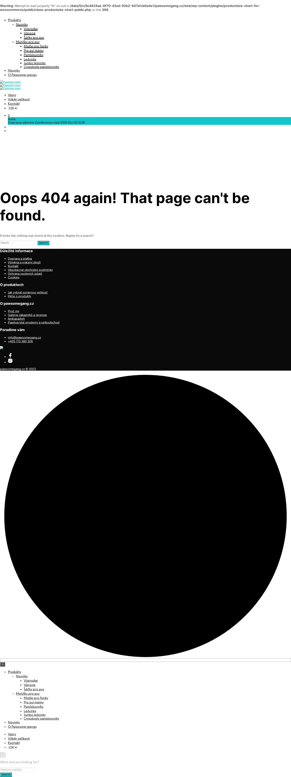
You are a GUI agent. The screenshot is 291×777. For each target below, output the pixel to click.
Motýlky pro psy (28, 42)
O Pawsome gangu (22, 75)
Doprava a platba (20, 258)
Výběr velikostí (19, 99)
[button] (9, 115)
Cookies (13, 277)
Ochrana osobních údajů (25, 273)
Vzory (12, 95)
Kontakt (14, 104)
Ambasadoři (16, 318)
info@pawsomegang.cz (24, 337)
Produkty (14, 20)
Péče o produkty (19, 296)
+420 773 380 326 (20, 341)
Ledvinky (30, 59)
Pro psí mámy (34, 50)
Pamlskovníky (33, 55)
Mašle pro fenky (36, 46)
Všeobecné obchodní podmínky (30, 270)
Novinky (22, 24)
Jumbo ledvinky (35, 63)
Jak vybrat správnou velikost (28, 292)
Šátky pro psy (34, 37)
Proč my (13, 311)
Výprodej (31, 29)
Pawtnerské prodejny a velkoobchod (34, 322)
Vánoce (29, 33)
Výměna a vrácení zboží (24, 262)
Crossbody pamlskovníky (41, 66)
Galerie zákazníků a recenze (27, 315)
